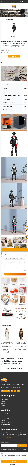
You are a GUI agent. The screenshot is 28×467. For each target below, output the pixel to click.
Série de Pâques (5, 418)
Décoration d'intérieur (6, 422)
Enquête (14, 56)
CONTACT (3, 405)
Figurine (3, 420)
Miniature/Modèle (5, 424)
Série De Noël (4, 414)
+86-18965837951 (7, 438)
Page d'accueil (5, 14)
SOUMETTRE (15, 274)
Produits (12, 14)
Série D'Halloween (19, 14)
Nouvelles (3, 403)
